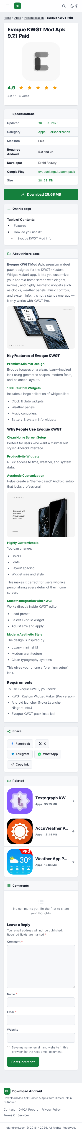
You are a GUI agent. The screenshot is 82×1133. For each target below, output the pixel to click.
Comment (15, 941)
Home (7, 17)
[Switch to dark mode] (74, 6)
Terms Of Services (17, 1115)
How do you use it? (28, 232)
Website (12, 1029)
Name (12, 994)
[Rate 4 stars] (46, 88)
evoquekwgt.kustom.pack (56, 171)
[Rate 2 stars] (29, 88)
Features (20, 225)
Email (12, 1012)
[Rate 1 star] (21, 88)
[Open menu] (8, 6)
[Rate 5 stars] (55, 88)
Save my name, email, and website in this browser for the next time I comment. (40, 1049)
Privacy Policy (51, 1109)
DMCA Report (28, 1109)
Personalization (34, 17)
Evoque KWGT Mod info (34, 238)
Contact (9, 1109)
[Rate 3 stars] (38, 88)
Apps (17, 17)
